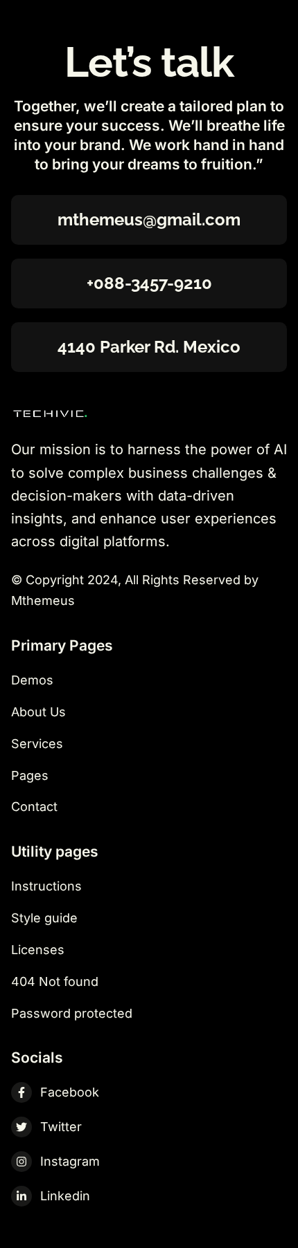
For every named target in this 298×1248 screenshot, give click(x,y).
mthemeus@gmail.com (149, 219)
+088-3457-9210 (149, 283)
